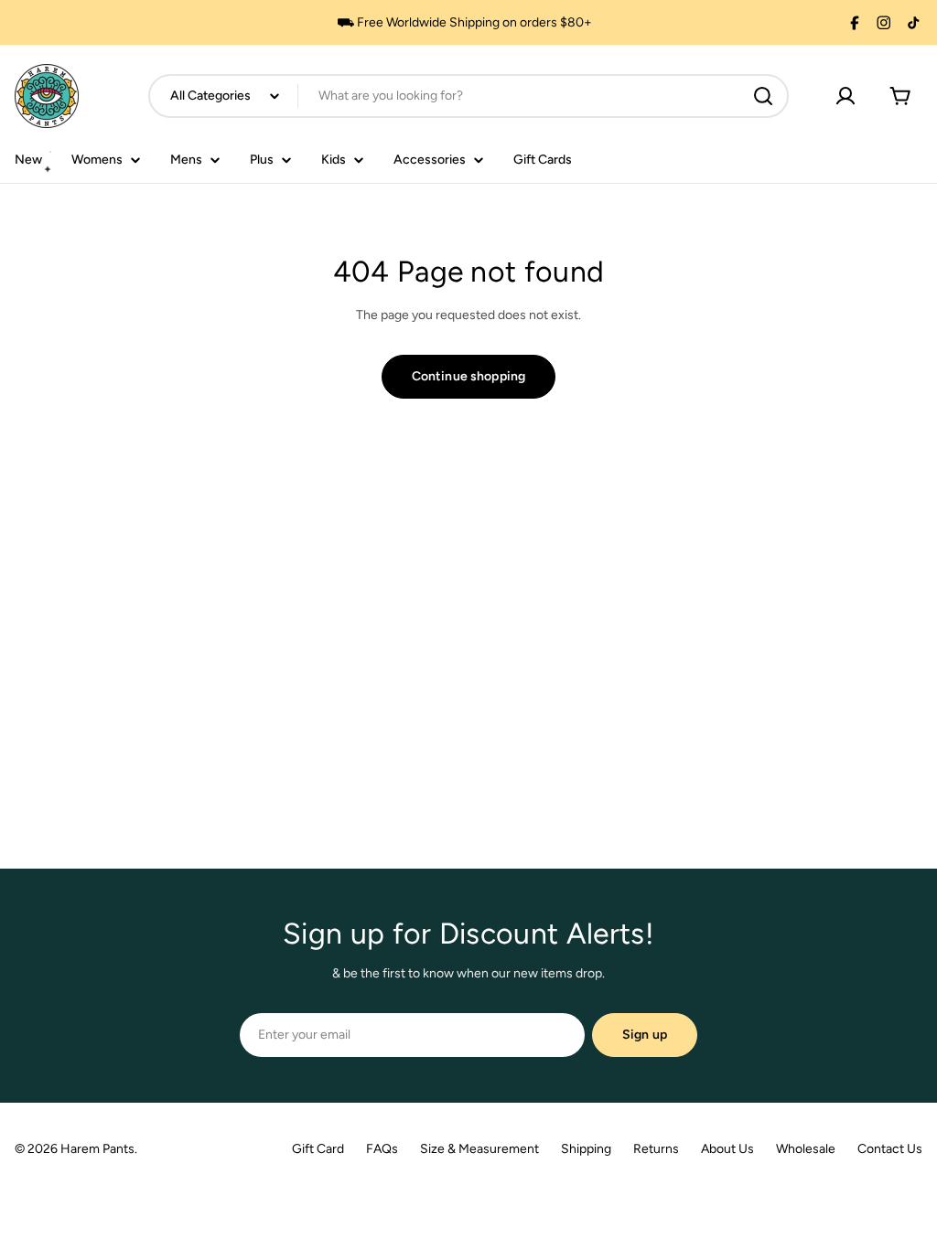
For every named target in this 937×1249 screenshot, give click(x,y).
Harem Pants (97, 1149)
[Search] (763, 96)
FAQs (382, 1149)
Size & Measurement (479, 1149)
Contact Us (889, 1149)
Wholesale (805, 1149)
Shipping (586, 1149)
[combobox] (468, 96)
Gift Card (318, 1149)
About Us (727, 1149)
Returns (656, 1149)
